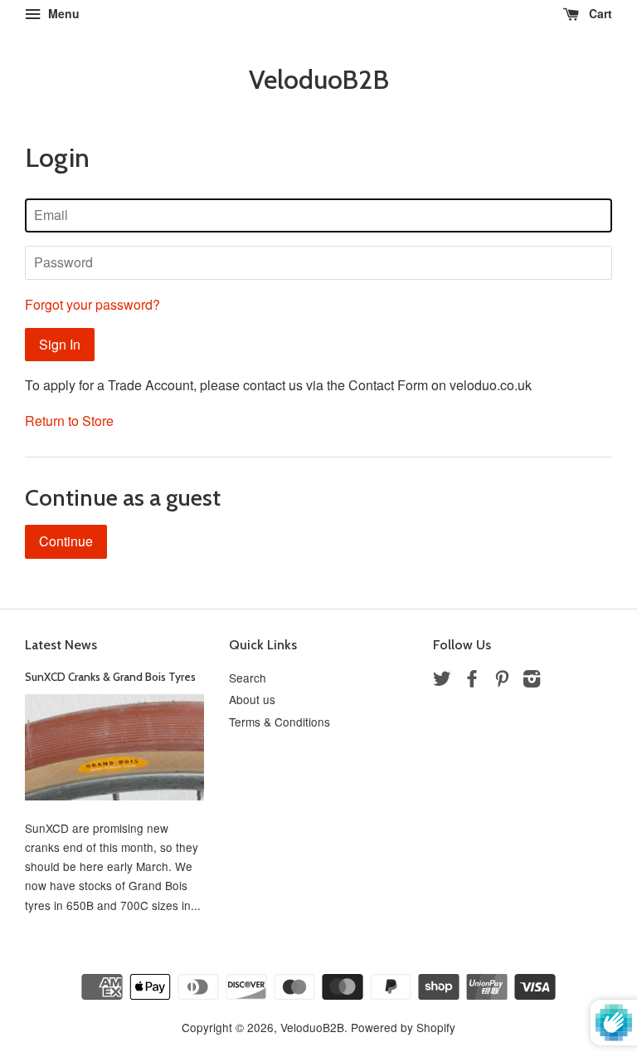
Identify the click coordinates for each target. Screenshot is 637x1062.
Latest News (61, 645)
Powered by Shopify (403, 1027)
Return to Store (69, 420)
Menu (62, 13)
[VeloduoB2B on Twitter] (442, 681)
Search (247, 677)
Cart (599, 13)
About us (252, 699)
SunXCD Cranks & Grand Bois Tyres (110, 676)
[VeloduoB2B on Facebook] (472, 681)
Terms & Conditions (279, 721)
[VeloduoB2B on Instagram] (532, 681)
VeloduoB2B (319, 79)
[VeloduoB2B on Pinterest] (502, 681)
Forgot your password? (92, 304)
